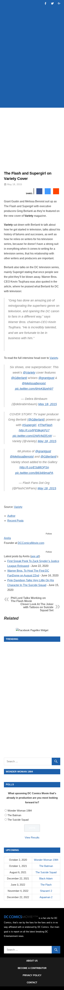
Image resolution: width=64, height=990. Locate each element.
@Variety (29, 372)
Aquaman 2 (46, 897)
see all (35, 556)
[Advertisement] (32, 70)
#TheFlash (45, 425)
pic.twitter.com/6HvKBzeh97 (34, 388)
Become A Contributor (32, 968)
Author (11, 515)
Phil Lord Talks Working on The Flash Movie (28, 600)
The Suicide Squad (18, 819)
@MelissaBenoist (34, 383)
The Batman (14, 815)
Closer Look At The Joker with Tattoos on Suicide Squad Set (36, 607)
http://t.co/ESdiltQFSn (34, 467)
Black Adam (46, 878)
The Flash (46, 884)
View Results (32, 837)
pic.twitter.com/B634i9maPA (34, 473)
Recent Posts (15, 520)
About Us (32, 960)
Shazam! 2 (46, 890)
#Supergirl (29, 425)
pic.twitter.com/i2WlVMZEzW (32, 436)
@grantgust (46, 378)
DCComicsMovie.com (31, 542)
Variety (54, 357)
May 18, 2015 (47, 404)
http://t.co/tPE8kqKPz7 (34, 430)
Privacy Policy (32, 975)
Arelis (7, 538)
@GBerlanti (19, 378)
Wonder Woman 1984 (20, 810)
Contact (32, 982)
